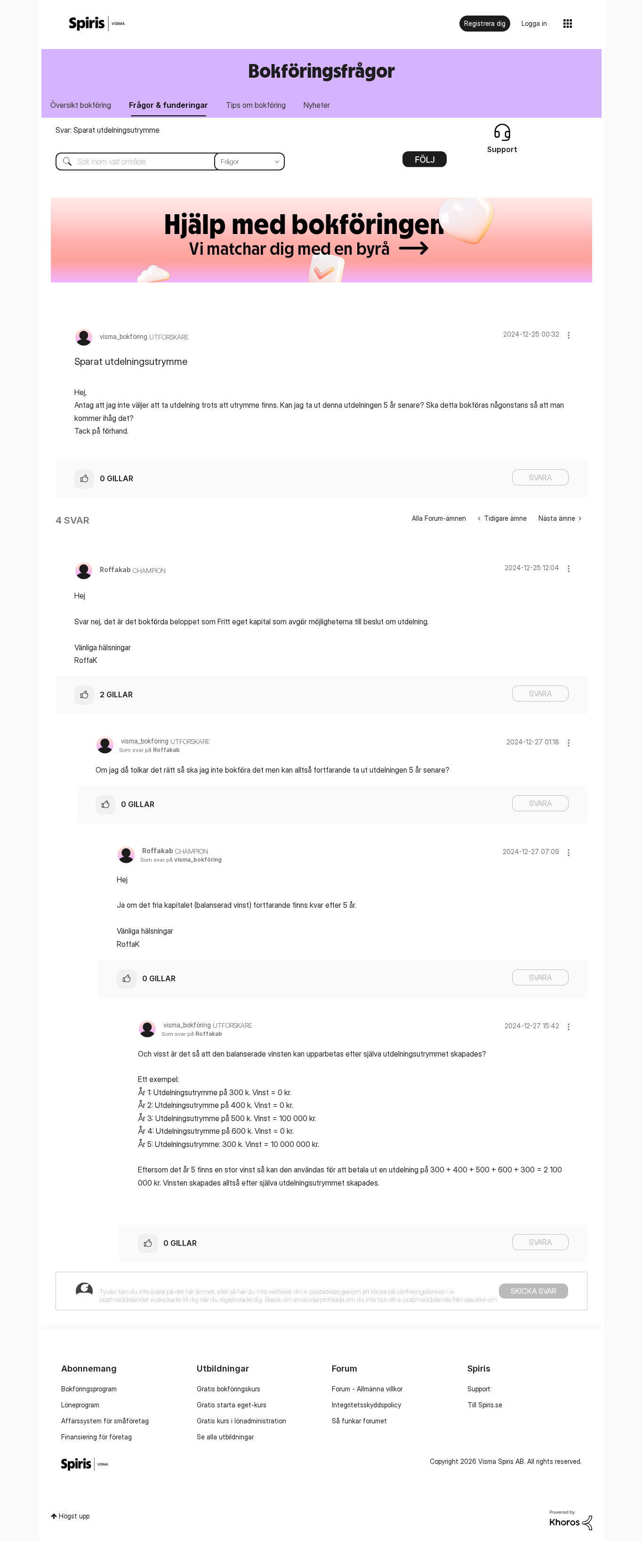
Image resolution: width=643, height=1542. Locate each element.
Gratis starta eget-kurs (231, 1405)
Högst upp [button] (74, 1516)
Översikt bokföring (80, 105)
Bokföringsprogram (89, 1389)
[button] (568, 335)
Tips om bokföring (256, 105)
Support (478, 1389)
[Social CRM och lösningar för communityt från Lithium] (571, 1520)
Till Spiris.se (484, 1405)
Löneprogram (80, 1405)
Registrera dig (485, 23)
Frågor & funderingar (168, 105)
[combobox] (163, 161)
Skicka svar (533, 1291)
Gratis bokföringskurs (228, 1389)
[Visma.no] (97, 24)
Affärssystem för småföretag (105, 1421)
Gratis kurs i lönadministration (241, 1421)
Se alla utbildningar (225, 1437)
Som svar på (149, 749)
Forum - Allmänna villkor (367, 1389)
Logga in (534, 23)
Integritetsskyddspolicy (366, 1405)
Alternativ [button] (424, 162)
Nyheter (317, 105)
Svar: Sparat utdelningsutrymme (108, 130)
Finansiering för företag (96, 1437)
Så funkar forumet (359, 1421)
